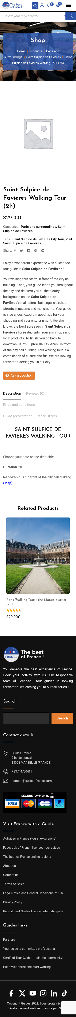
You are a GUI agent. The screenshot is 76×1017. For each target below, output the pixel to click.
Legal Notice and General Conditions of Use (33, 893)
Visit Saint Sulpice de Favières (37, 241)
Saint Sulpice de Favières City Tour (38, 239)
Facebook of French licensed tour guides (31, 848)
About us (9, 866)
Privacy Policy (12, 902)
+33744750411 (22, 771)
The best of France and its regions (27, 857)
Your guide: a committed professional (29, 949)
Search (10, 701)
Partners (9, 940)
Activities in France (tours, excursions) (29, 838)
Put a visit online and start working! (27, 967)
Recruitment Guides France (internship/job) (33, 911)
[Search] (70, 16)
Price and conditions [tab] (19, 405)
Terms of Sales (13, 884)
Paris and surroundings (38, 227)
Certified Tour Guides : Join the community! (33, 958)
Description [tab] (12, 393)
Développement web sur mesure (30, 1008)
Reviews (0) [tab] (35, 393)
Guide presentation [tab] (18, 416)
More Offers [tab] (47, 416)
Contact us (11, 875)
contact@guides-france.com (32, 781)
